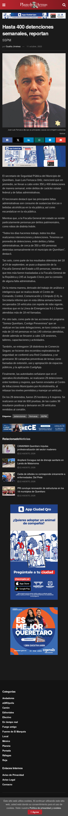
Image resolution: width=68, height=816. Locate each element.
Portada (6, 750)
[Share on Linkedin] (29, 140)
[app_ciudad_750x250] (34, 155)
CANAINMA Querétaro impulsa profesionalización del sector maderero (36, 447)
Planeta (6, 745)
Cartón (6, 707)
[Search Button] (64, 5)
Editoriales (8, 712)
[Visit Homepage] (34, 5)
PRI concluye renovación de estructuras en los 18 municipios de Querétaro (40, 489)
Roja (4, 760)
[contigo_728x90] (34, 427)
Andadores (8, 698)
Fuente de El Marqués (14, 731)
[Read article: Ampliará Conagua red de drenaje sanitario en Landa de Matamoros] (8, 462)
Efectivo (6, 717)
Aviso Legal (8, 779)
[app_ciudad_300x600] (34, 551)
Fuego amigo (9, 726)
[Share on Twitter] (18, 140)
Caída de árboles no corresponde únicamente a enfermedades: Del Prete (41, 475)
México (6, 741)
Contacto (7, 784)
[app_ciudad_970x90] (34, 15)
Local (5, 736)
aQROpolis (8, 702)
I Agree (35, 811)
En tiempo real (10, 722)
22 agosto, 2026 (27, 453)
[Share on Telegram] (50, 140)
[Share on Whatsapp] (39, 140)
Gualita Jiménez (13, 46)
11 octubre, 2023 (34, 46)
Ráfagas (6, 755)
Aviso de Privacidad (13, 774)
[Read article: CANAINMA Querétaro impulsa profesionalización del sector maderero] (8, 448)
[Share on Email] (61, 140)
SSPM (44, 416)
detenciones (20, 416)
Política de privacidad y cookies (45, 807)
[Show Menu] (3, 5)
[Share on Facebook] (7, 140)
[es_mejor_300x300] (34, 630)
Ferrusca (33, 416)
